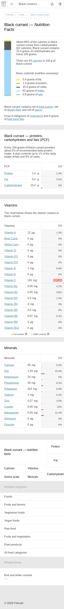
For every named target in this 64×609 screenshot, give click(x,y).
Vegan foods (11, 520)
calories (37, 60)
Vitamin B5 (11, 310)
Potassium (10, 388)
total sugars (46, 106)
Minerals (33, 476)
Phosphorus (11, 382)
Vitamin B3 (11, 298)
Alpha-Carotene (13, 244)
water (41, 90)
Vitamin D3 (11, 262)
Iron (6, 371)
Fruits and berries (14, 504)
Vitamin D (10, 250)
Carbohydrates (13, 185)
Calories (9, 468)
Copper (8, 406)
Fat (6, 179)
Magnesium (11, 376)
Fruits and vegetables (17, 536)
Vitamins (33, 468)
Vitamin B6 (11, 316)
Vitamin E (10, 268)
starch (38, 109)
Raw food (10, 528)
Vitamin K (10, 274)
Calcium (9, 365)
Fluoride (9, 424)
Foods (8, 496)
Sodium (9, 394)
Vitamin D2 (11, 256)
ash (40, 94)
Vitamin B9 (11, 321)
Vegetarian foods (14, 512)
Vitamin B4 (11, 304)
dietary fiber (14, 109)
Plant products (13, 544)
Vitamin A (10, 232)
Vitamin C (10, 280)
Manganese (11, 412)
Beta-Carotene (13, 238)
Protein (8, 173)
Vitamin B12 (11, 327)
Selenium (10, 418)
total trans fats (15, 119)
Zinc (7, 400)
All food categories (15, 552)
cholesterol (36, 116)
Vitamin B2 (11, 292)
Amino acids (11, 476)
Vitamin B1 (11, 286)
